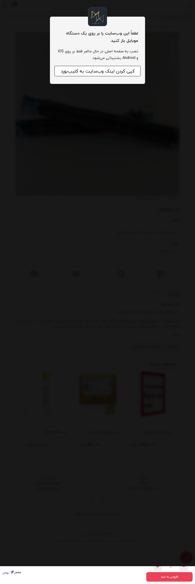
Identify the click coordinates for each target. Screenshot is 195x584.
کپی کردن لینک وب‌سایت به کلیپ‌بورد (98, 71)
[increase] (157, 567)
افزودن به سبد (169, 576)
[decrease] (184, 567)
